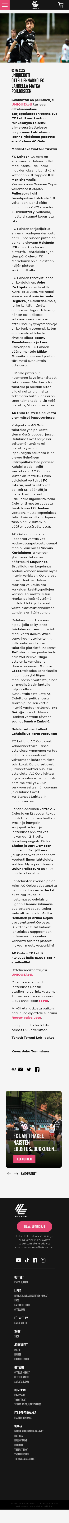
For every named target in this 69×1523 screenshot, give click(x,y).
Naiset (17, 1354)
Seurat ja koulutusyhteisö (27, 1404)
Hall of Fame (20, 1440)
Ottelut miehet (22, 1372)
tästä (43, 1001)
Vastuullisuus (21, 1454)
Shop (16, 1336)
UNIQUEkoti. (22, 974)
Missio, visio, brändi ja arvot (29, 1431)
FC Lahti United (21, 1359)
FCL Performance (23, 1417)
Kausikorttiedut (22, 1305)
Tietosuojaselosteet (25, 1458)
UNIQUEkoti (22, 104)
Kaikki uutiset (28, 1173)
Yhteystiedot (21, 1449)
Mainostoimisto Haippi (41, 1506)
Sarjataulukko (21, 1381)
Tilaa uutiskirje (34, 1226)
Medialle (18, 1445)
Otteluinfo (19, 1309)
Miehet (17, 1349)
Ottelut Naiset (21, 1377)
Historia (18, 1435)
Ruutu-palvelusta (26, 1017)
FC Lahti (23, 1503)
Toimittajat (20, 1399)
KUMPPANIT (19, 1395)
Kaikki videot (20, 1323)
